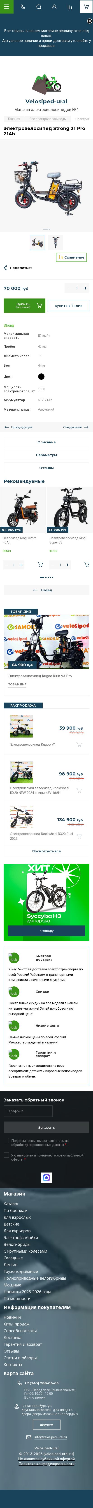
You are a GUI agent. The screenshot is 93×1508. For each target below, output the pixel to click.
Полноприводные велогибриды (35, 1278)
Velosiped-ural (46, 101)
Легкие (10, 1264)
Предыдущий (22, 427)
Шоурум (46, 1424)
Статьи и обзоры (20, 1357)
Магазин (15, 1194)
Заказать (46, 1127)
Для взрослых (17, 1217)
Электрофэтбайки (21, 1237)
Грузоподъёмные (21, 1271)
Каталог (11, 1203)
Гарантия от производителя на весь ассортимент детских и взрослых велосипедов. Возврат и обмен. (46, 1071)
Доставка (12, 1337)
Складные (13, 1258)
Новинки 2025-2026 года (27, 1291)
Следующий (72, 427)
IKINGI (7, 551)
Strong (9, 325)
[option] (46, 185)
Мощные (12, 1285)
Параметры (46, 455)
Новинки (12, 1317)
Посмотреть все (46, 851)
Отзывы (11, 1351)
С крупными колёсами (25, 1251)
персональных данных (46, 1145)
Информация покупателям (37, 1307)
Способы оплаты (20, 1330)
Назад (46, 590)
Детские (11, 1224)
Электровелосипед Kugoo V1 (33, 744)
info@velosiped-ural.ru (51, 1437)
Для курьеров (17, 1230)
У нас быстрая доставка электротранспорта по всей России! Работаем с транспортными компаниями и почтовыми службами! (46, 974)
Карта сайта (19, 1373)
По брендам (15, 1210)
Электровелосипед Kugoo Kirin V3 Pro (40, 676)
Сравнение (74, 257)
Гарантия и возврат (23, 1344)
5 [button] (52, 577)
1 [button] (45, 229)
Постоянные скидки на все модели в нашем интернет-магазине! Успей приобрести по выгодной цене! (43, 1008)
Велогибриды (17, 1244)
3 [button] (48, 577)
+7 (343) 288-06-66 (41, 1383)
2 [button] (49, 229)
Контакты (13, 1364)
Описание (46, 442)
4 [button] (50, 577)
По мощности (17, 1298)
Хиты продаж (16, 1324)
